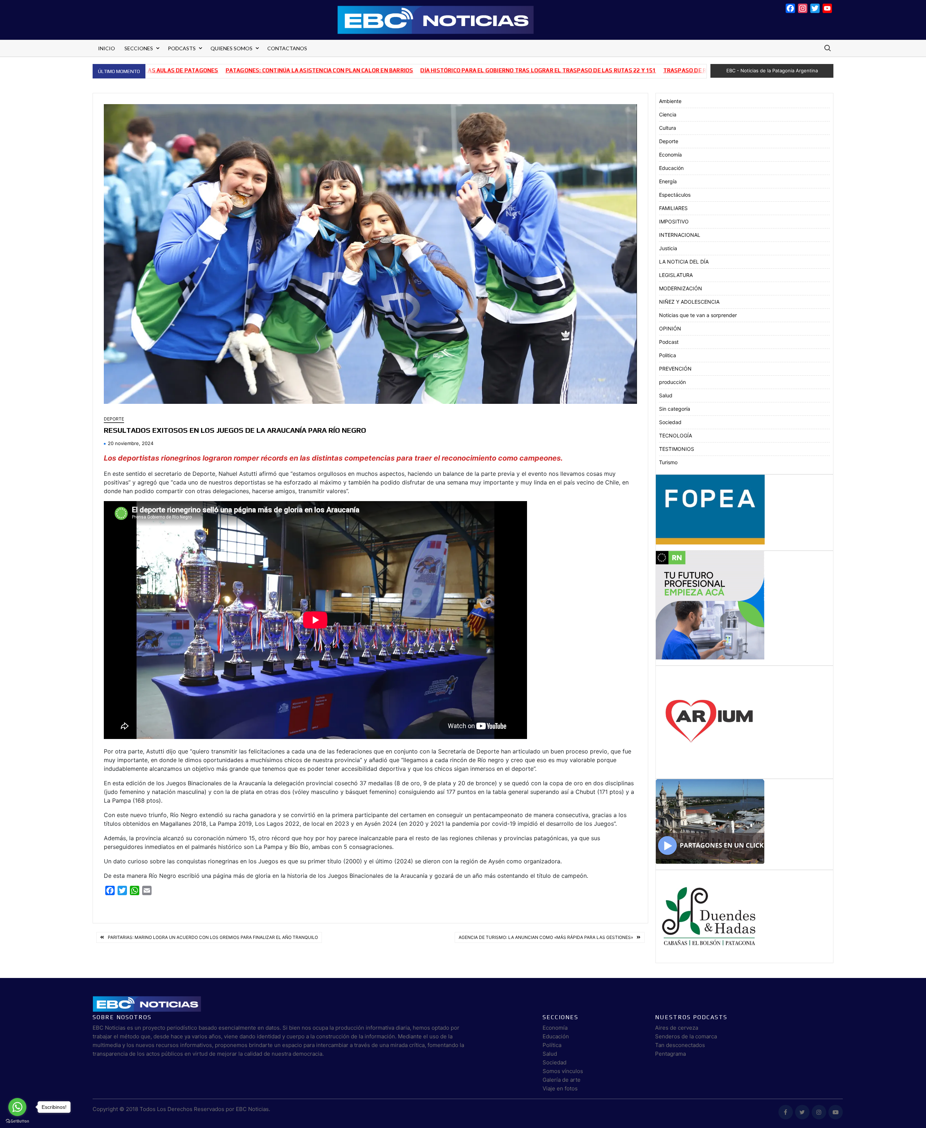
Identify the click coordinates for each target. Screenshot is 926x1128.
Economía (670, 154)
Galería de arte (562, 1079)
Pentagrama (670, 1053)
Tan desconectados (680, 1045)
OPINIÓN (670, 328)
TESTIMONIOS (676, 449)
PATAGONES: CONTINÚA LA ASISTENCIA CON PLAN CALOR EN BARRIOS (242, 70)
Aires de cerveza (676, 1027)
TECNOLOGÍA (675, 435)
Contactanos (287, 48)
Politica (667, 355)
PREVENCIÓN (675, 369)
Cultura (667, 128)
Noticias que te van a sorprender (698, 315)
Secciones (138, 48)
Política (552, 1045)
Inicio (106, 48)
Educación (671, 168)
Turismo (668, 462)
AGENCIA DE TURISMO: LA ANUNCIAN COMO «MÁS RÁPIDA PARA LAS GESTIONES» (546, 937)
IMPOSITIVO (674, 221)
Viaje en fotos (560, 1088)
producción (672, 382)
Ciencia (667, 114)
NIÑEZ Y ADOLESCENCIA (689, 302)
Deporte (114, 419)
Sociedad (670, 422)
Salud (665, 395)
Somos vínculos (563, 1071)
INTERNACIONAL (679, 235)
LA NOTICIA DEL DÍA (684, 261)
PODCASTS (182, 48)
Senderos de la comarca (686, 1036)
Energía (668, 181)
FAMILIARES (673, 208)
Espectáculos (675, 195)
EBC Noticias (252, 1109)
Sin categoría (674, 409)
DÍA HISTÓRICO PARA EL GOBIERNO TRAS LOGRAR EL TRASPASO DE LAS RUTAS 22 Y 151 (460, 70)
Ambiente (670, 101)
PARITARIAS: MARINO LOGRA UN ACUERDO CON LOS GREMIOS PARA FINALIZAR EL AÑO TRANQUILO (213, 937)
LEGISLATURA (676, 275)
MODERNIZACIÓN (680, 288)
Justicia (668, 248)
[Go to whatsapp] (17, 1107)
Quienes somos (231, 48)
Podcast (669, 342)
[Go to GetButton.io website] (17, 1121)
